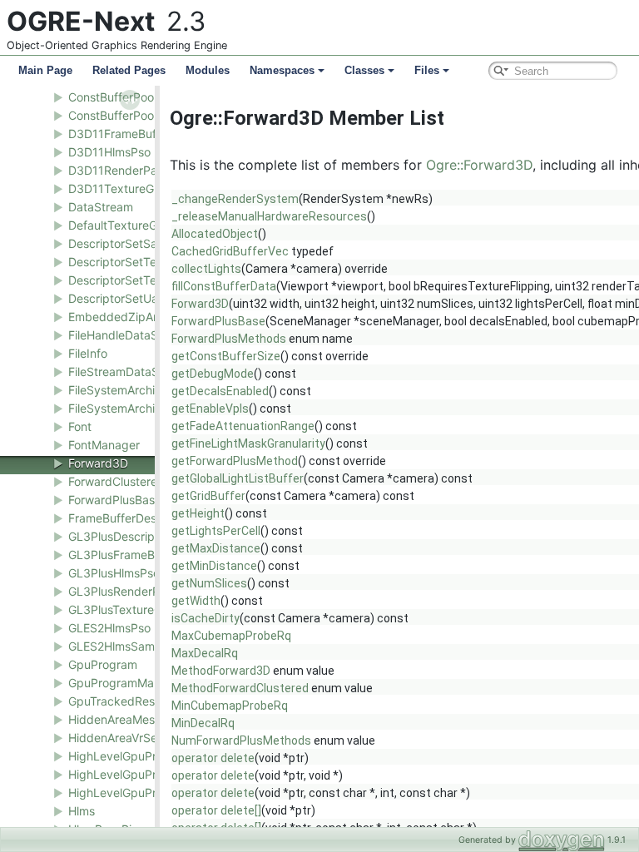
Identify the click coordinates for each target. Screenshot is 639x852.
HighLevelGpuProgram (129, 756)
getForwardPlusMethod (234, 461)
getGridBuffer (208, 496)
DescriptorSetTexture (126, 262)
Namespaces (282, 70)
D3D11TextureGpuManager (142, 188)
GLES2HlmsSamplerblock (137, 646)
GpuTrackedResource (127, 701)
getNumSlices (209, 583)
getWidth (195, 600)
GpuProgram (102, 664)
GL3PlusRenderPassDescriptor (151, 591)
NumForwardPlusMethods (241, 740)
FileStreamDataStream (129, 371)
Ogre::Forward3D (479, 164)
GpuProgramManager (127, 683)
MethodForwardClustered (240, 688)
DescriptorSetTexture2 (129, 280)
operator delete (213, 758)
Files (426, 70)
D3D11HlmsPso (109, 152)
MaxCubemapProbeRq (231, 635)
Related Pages (129, 70)
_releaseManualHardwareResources (269, 216)
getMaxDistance (215, 548)
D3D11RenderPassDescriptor (146, 170)
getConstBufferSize (225, 356)
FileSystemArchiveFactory (139, 408)
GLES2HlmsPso (109, 628)
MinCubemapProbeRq (229, 705)
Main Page (45, 70)
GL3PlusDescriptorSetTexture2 (152, 536)
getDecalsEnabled (220, 391)
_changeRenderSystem (235, 199)
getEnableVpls (210, 408)
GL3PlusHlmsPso (114, 573)
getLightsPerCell (215, 530)
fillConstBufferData (223, 286)
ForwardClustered (116, 481)
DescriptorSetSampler (128, 243)
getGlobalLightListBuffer (237, 478)
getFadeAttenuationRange (243, 426)
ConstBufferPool (112, 97)
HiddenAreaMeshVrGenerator (147, 719)
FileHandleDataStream (129, 335)
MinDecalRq (203, 723)
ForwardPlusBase (114, 500)
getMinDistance (214, 565)
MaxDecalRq (204, 653)
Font (80, 426)
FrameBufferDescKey (125, 518)
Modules (208, 70)
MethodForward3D (220, 670)
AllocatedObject (214, 233)
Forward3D (98, 463)
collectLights (206, 268)
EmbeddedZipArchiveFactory (148, 317)
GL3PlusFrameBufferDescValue (152, 554)
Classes (364, 70)
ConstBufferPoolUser (124, 115)
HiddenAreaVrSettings (128, 738)
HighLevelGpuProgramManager (154, 792)
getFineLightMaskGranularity (248, 443)
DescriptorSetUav (116, 298)
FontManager (104, 445)
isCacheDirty (205, 618)
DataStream (100, 207)
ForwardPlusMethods (228, 338)
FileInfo (87, 353)
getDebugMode (212, 373)
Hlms (81, 811)
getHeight (198, 513)
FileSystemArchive (118, 390)
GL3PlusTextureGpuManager (146, 609)
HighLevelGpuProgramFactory (150, 774)
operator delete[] (216, 810)
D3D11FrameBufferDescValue (148, 133)
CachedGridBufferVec (230, 251)
